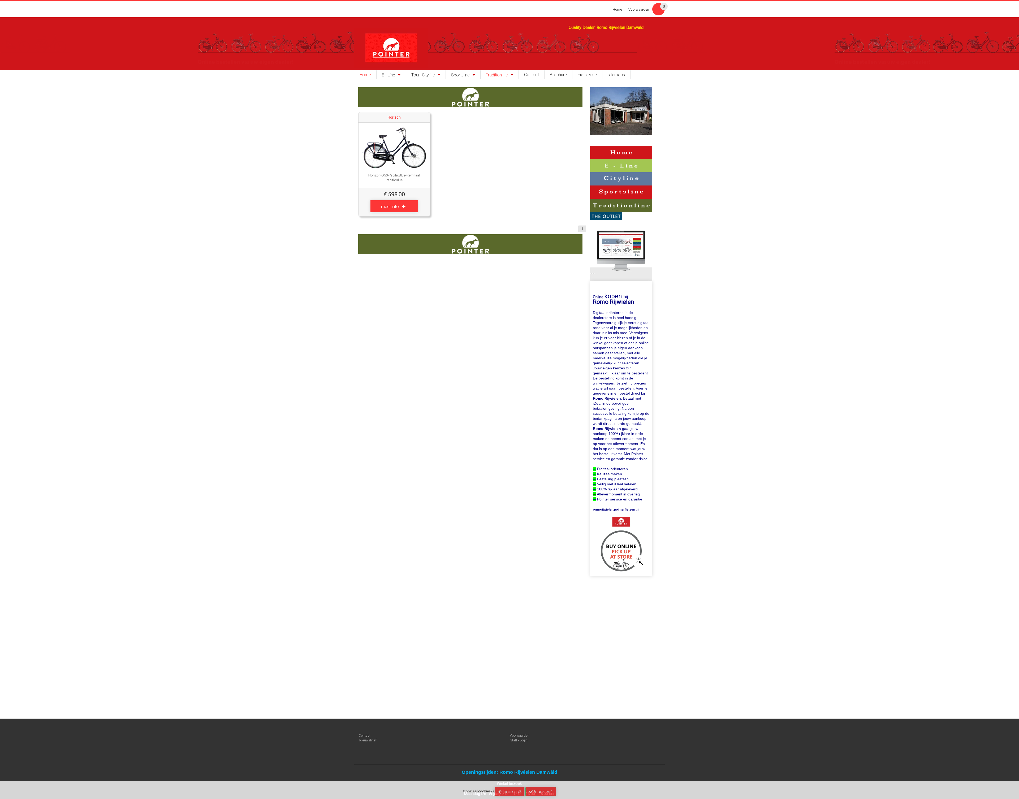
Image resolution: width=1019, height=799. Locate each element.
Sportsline (460, 75)
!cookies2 (485, 791)
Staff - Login (519, 740)
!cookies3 (511, 791)
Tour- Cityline (423, 75)
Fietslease (587, 74)
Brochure (558, 74)
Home (617, 9)
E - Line (388, 75)
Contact (531, 74)
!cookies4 (542, 791)
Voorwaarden (638, 9)
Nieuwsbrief (368, 740)
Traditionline (497, 75)
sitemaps (616, 74)
